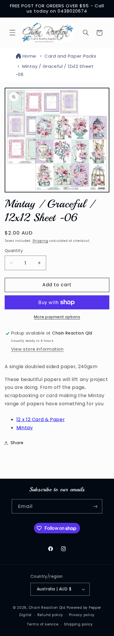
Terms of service (42, 624)
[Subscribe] (95, 506)
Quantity (14, 251)
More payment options (57, 316)
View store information (37, 349)
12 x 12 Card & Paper (40, 419)
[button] (12, 32)
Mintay (24, 427)
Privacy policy (82, 615)
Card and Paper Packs (70, 56)
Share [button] (17, 443)
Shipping (40, 241)
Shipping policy (78, 624)
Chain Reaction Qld (47, 607)
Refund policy (50, 615)
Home (30, 56)
